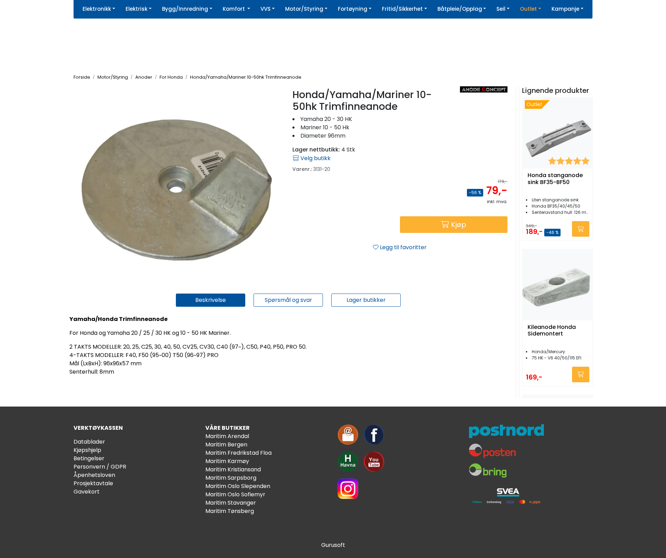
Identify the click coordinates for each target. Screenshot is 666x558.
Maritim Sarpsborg (230, 478)
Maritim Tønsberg (229, 511)
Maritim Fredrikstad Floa (238, 453)
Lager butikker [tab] (366, 300)
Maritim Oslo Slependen (237, 486)
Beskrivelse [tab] (210, 300)
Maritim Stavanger (230, 503)
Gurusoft (333, 545)
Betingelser (89, 458)
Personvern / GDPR (100, 467)
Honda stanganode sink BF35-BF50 (555, 179)
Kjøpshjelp (87, 450)
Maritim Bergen (226, 444)
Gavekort (87, 492)
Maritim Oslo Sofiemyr (235, 494)
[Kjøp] (580, 229)
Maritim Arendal (227, 436)
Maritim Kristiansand (233, 469)
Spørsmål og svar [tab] (288, 300)
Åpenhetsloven (94, 475)
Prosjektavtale (93, 483)
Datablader (89, 442)
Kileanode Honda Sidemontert (552, 331)
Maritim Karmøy (227, 461)
